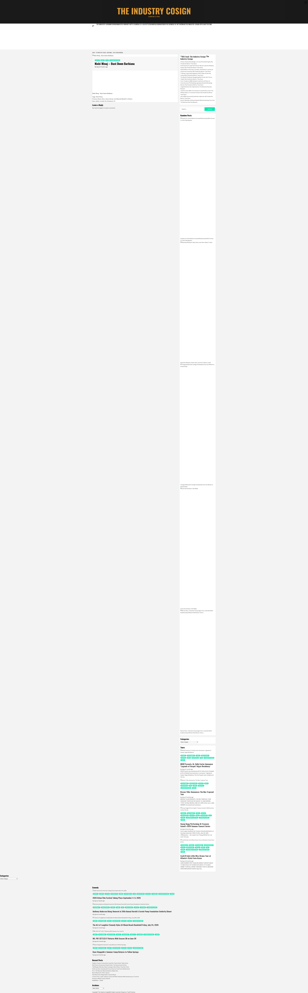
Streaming (154, 894)
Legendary (159, 24)
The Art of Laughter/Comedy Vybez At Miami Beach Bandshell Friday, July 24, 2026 (125, 924)
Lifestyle (147, 24)
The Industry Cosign (154, 11)
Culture (107, 894)
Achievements (184, 845)
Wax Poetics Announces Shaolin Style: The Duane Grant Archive (109, 965)
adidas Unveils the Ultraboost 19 (103, 101)
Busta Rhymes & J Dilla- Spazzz (100, 973)
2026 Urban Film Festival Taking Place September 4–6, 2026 (117, 897)
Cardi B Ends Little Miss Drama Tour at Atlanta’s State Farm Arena (195, 857)
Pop (107, 60)
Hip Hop (129, 24)
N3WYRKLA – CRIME (97, 980)
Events (198, 813)
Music (184, 24)
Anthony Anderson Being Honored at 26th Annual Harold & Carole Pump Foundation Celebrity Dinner (132, 911)
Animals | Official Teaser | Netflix (101, 978)
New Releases (195, 757)
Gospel (198, 755)
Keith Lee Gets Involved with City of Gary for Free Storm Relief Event (111, 969)
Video (164, 24)
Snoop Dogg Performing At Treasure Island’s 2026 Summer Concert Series (195, 825)
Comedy (101, 894)
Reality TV (133, 934)
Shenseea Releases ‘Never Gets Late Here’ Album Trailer (195, 362)
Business (153, 24)
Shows (194, 785)
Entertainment (191, 755)
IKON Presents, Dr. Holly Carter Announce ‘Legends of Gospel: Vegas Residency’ (196, 765)
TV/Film (134, 24)
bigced (99, 67)
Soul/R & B (140, 24)
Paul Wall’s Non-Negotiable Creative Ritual (104, 974)
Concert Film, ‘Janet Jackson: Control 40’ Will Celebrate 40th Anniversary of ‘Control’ (115, 976)
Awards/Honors (105, 907)
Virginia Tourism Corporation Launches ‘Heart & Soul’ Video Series (110, 963)
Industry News (122, 24)
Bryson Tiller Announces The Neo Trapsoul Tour (197, 793)
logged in (101, 108)
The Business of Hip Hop (174, 24)
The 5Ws (209, 24)
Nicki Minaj (99, 97)
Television (143, 907)
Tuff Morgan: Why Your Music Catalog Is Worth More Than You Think (110, 967)
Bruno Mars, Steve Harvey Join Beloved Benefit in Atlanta (112, 99)
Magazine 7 (124, 992)
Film (134, 894)
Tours (182, 760)
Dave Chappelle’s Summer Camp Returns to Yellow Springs (116, 951)
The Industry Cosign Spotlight (196, 24)
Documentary (114, 894)
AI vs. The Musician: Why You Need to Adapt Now (105, 971)
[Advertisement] (154, 37)
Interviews (113, 24)
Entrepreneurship (209, 845)
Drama (120, 894)
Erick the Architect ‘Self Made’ (188, 609)
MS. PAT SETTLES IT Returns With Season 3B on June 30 (114, 938)
